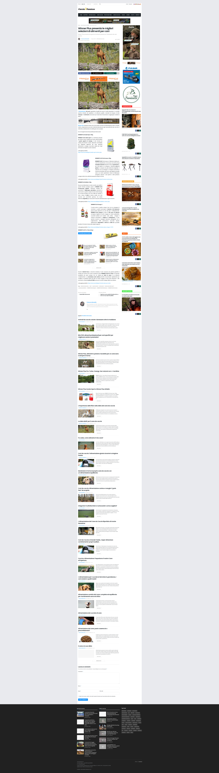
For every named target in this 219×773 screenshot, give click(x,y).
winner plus (101, 286)
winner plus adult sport (109, 286)
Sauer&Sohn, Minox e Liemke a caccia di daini (112, 719)
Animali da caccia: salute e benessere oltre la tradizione (97, 320)
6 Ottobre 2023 (110, 735)
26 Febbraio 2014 (88, 508)
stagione (137, 728)
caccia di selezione (125, 716)
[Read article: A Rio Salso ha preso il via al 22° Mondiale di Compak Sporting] (80, 737)
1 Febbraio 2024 (88, 321)
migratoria (124, 726)
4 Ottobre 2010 (89, 615)
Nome (79, 686)
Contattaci (96, 4)
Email (79, 691)
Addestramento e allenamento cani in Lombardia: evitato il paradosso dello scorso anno (112, 260)
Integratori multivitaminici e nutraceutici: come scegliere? (97, 506)
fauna (123, 722)
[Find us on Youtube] (82, 4)
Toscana (130, 730)
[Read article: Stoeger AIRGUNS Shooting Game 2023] (102, 727)
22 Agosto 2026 (125, 128)
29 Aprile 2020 (88, 391)
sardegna (133, 728)
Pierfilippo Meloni (82, 339)
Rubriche (137, 14)
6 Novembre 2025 (87, 264)
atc (129, 712)
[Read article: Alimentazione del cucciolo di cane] (86, 621)
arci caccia (135, 710)
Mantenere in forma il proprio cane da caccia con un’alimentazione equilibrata (95, 472)
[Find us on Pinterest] (84, 4)
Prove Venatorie (107, 14)
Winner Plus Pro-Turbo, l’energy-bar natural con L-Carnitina (98, 371)
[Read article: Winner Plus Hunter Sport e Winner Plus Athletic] (86, 397)
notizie (132, 726)
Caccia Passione (82, 321)
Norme (128, 14)
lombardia (135, 724)
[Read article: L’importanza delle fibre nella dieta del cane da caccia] (86, 413)
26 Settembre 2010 (90, 632)
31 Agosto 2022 (89, 339)
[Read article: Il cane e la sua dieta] (86, 654)
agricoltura (124, 710)
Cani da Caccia (116, 14)
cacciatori (132, 716)
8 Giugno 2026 (108, 248)
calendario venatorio (126, 718)
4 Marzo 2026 (124, 226)
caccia (130, 714)
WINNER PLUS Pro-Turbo (112, 288)
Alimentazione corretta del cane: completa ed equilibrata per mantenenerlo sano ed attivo (97, 595)
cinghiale (123, 720)
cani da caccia (95, 286)
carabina (139, 718)
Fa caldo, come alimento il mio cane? (90, 438)
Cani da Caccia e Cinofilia (85, 25)
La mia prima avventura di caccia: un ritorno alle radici (130, 295)
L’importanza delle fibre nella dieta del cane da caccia (96, 406)
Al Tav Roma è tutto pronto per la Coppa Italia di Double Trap (91, 730)
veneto (128, 732)
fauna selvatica (128, 722)
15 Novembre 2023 (110, 727)
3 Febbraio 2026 (125, 284)
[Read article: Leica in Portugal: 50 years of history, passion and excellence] (102, 739)
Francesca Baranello (85, 38)
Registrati (130, 4)
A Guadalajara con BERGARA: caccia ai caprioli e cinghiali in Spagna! (113, 746)
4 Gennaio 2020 (90, 407)
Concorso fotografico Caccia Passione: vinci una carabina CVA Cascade (130, 209)
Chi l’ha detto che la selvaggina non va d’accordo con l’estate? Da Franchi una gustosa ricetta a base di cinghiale (131, 239)
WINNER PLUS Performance (102, 288)
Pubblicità (89, 4)
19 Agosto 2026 (87, 747)
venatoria (139, 730)
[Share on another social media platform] (118, 73)
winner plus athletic (82, 288)
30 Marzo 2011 (89, 581)
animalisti (129, 710)
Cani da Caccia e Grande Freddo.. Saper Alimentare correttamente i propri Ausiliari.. (95, 541)
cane (132, 718)
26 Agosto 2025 (108, 262)
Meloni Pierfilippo (82, 581)
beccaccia (137, 712)
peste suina (137, 726)
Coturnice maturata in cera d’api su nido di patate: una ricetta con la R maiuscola (131, 264)
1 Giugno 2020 (90, 357)
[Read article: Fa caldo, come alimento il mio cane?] (86, 446)
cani (90, 286)
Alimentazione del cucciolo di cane (90, 613)
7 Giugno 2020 (93, 38)
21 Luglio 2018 (90, 474)
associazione (124, 712)
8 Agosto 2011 (88, 562)
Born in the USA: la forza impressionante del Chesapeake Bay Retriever (113, 713)
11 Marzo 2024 (109, 716)
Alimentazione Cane (93, 25)
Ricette (132, 14)
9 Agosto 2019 (88, 440)
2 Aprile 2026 (124, 202)
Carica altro (98, 267)
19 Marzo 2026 (108, 257)
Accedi (127, 4)
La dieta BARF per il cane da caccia (90, 421)
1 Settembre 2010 (90, 648)
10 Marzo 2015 (88, 492)
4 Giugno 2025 (124, 311)
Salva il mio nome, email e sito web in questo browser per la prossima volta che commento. (97, 696)
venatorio (123, 732)
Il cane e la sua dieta (85, 646)
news (128, 726)
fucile (126, 724)
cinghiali (128, 720)
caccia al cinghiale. (136, 714)
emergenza (138, 720)
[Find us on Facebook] (78, 4)
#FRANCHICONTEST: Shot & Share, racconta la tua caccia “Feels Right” (131, 185)
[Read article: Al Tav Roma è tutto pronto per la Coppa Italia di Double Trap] (80, 730)
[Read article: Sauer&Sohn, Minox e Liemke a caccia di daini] (102, 720)
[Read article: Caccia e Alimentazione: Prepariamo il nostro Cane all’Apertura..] (86, 568)
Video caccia (100, 14)
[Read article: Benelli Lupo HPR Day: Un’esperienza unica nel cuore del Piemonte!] (102, 733)
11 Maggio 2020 (88, 373)
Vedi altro (99, 330)
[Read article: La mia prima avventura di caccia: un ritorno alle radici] (131, 304)
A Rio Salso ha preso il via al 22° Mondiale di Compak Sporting (91, 737)
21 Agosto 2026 (125, 151)
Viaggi (123, 14)
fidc (122, 724)
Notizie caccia (92, 14)
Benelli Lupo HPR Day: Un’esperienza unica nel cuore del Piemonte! (112, 733)
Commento (80, 671)
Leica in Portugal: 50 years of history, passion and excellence (113, 739)
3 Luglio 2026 (124, 257)
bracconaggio (124, 714)
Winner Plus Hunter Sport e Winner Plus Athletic (94, 389)
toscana (125, 730)
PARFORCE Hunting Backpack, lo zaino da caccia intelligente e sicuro (131, 135)
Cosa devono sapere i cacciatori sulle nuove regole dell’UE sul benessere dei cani (91, 253)
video (132, 732)
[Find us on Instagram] (79, 4)
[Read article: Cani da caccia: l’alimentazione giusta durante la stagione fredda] (86, 463)
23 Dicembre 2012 (88, 525)
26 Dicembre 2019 (91, 423)
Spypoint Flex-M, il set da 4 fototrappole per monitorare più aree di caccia (131, 111)
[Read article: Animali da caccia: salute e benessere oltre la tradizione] (86, 327)
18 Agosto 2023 (110, 748)
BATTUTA (132, 712)
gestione (130, 724)
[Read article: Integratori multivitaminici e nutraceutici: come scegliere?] (86, 514)
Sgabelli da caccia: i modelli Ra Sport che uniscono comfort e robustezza (131, 157)
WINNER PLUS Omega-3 (91, 288)
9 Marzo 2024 (109, 721)
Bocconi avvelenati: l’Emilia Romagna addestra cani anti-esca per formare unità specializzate (90, 247)
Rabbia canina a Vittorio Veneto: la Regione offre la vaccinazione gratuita (111, 246)
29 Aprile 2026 (87, 255)
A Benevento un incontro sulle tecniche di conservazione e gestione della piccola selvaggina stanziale (90, 752)
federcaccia (135, 722)
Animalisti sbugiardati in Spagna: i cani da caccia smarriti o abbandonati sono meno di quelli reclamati (90, 261)
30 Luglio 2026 (87, 250)
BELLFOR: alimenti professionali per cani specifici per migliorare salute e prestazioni (95, 336)
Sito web (101, 691)
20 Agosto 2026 (125, 174)
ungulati (134, 730)
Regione (128, 728)
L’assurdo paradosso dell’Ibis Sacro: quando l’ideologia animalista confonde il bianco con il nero (90, 722)
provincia (123, 728)
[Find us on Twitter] (81, 4)
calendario (138, 716)
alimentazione (82, 111)
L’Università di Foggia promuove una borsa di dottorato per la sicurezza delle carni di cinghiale (91, 744)
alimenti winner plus (84, 286)
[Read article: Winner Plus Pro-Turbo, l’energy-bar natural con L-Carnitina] (86, 379)
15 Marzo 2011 (89, 598)
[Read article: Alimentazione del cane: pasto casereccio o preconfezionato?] (86, 638)
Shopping (85, 14)
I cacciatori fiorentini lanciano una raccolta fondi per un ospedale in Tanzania (91, 714)
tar (122, 730)
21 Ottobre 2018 (90, 457)
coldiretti (133, 720)
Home (81, 14)
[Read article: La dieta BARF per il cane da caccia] (86, 429)
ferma (140, 722)
